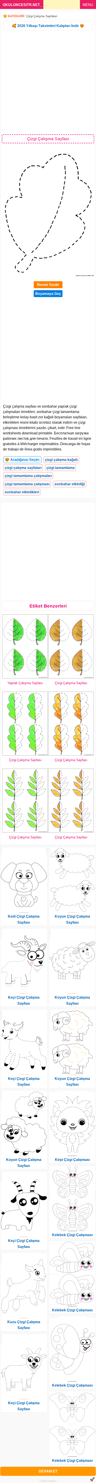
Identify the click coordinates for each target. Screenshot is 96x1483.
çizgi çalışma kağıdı (61, 460)
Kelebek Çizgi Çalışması (72, 1235)
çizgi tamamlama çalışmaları (28, 476)
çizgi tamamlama (60, 468)
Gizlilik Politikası (48, 1481)
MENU (88, 5)
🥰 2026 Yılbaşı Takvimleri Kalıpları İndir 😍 (48, 26)
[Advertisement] (48, 82)
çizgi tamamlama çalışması (27, 484)
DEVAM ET (48, 1471)
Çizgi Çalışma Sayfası (71, 683)
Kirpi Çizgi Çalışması (72, 1160)
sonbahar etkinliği (69, 484)
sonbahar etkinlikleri (22, 492)
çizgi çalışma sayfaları (23, 468)
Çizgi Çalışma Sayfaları (41, 16)
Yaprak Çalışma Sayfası (25, 683)
